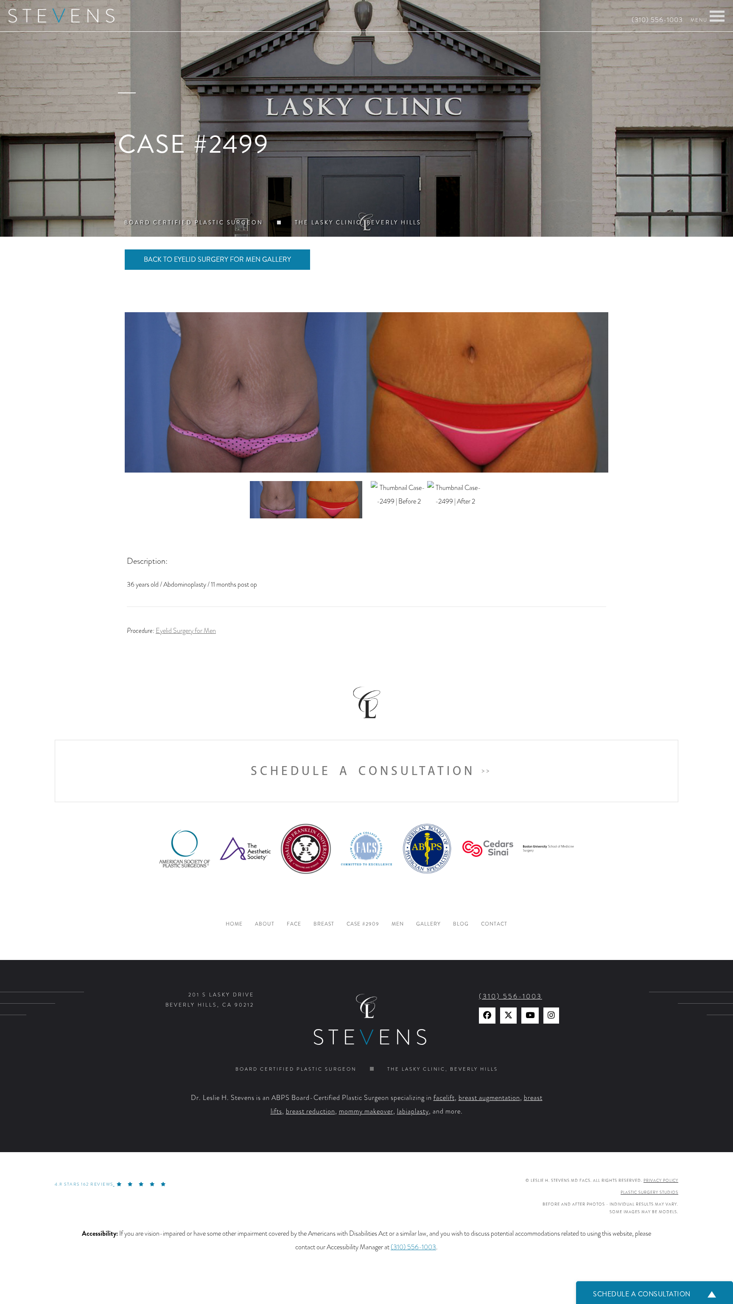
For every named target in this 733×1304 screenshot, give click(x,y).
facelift (444, 1098)
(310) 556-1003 (657, 20)
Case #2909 (363, 924)
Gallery (428, 924)
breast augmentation (489, 1098)
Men (398, 924)
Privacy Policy (660, 1180)
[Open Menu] (717, 16)
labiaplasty (413, 1111)
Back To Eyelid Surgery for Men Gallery (217, 259)
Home (234, 924)
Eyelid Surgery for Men (186, 630)
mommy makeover (366, 1111)
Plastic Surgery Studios (649, 1192)
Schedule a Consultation (363, 771)
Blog (461, 924)
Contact (494, 924)
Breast (323, 924)
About (264, 924)
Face (294, 924)
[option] (366, 392)
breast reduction (310, 1111)
